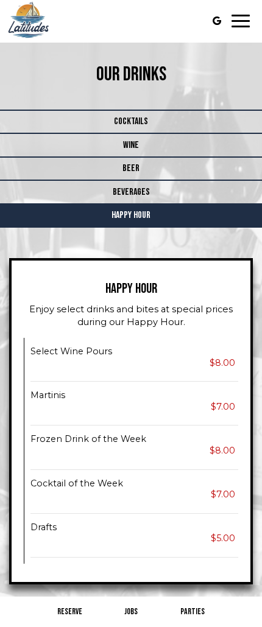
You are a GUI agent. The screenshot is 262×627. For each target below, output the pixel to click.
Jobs (131, 611)
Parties (192, 611)
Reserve (69, 611)
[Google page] (216, 20)
